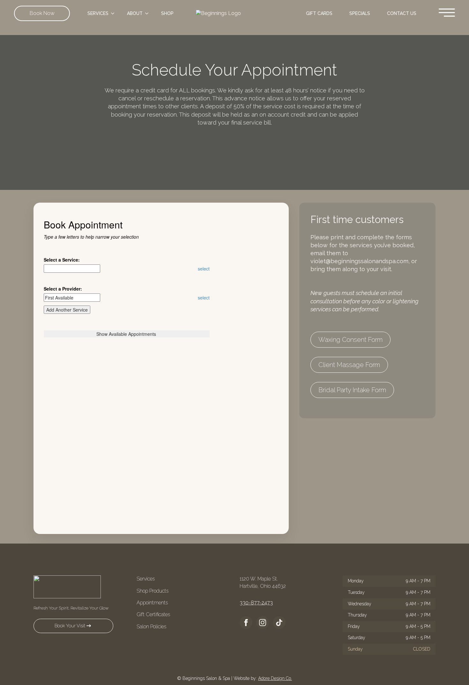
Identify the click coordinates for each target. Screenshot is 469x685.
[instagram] (262, 622)
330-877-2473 (256, 603)
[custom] (279, 622)
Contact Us (401, 13)
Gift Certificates (153, 614)
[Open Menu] (447, 13)
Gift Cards (319, 13)
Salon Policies (151, 627)
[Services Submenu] (114, 13)
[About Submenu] (149, 13)
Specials (359, 13)
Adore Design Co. (275, 678)
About (135, 13)
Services (97, 13)
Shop (167, 13)
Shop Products (152, 591)
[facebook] (246, 622)
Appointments (152, 603)
